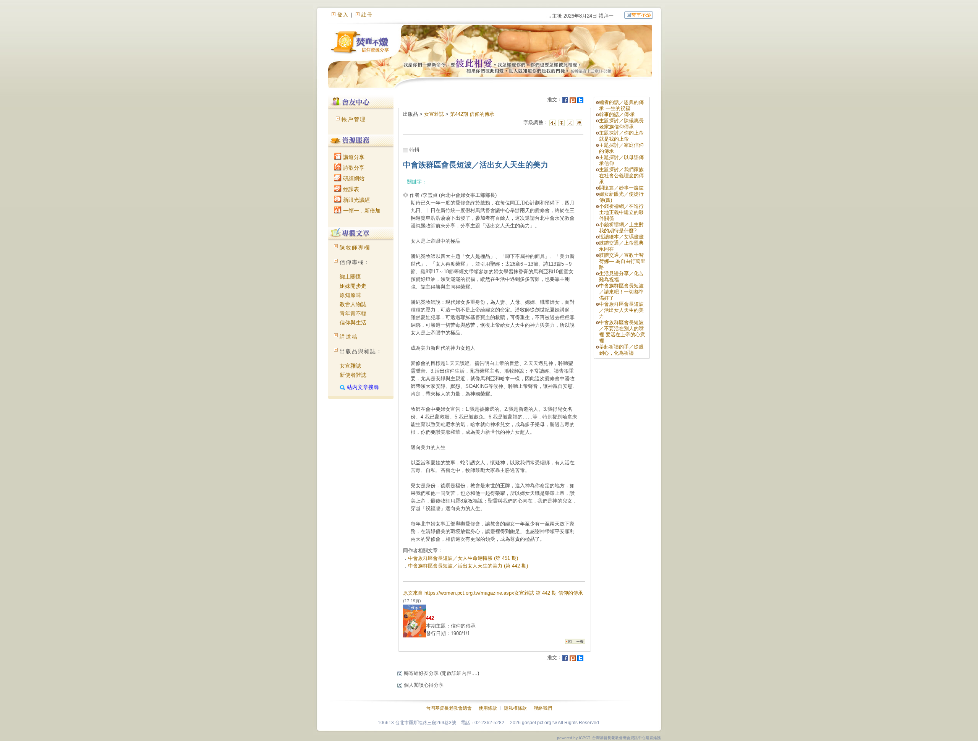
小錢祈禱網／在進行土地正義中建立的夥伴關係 (621, 212)
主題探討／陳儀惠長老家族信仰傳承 (621, 124)
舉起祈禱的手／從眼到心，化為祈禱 (621, 350)
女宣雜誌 (350, 366)
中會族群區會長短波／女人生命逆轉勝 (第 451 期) (463, 558)
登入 (343, 15)
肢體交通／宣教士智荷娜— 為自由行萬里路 (622, 261)
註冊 (367, 15)
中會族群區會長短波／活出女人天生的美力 (621, 310)
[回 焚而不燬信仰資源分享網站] (638, 15)
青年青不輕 (353, 313)
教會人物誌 (353, 304)
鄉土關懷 (350, 277)
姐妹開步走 (353, 286)
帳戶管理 (354, 119)
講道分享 (353, 157)
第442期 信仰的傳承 (472, 114)
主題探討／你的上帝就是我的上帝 (621, 136)
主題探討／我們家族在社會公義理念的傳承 (621, 176)
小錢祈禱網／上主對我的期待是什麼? (621, 227)
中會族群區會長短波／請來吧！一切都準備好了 (621, 292)
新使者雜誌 (353, 375)
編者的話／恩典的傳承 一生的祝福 (621, 105)
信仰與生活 (353, 322)
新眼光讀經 (356, 200)
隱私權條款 (515, 708)
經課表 (350, 189)
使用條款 (488, 708)
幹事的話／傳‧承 (617, 114)
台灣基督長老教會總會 (449, 708)
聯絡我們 (543, 708)
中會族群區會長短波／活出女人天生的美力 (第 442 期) (468, 566)
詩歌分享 (353, 168)
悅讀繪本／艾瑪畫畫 (621, 237)
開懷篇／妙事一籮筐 (621, 188)
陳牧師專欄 (355, 248)
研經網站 (353, 178)
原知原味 (350, 295)
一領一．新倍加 (361, 211)
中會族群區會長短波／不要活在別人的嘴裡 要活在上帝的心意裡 (622, 331)
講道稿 (349, 337)
